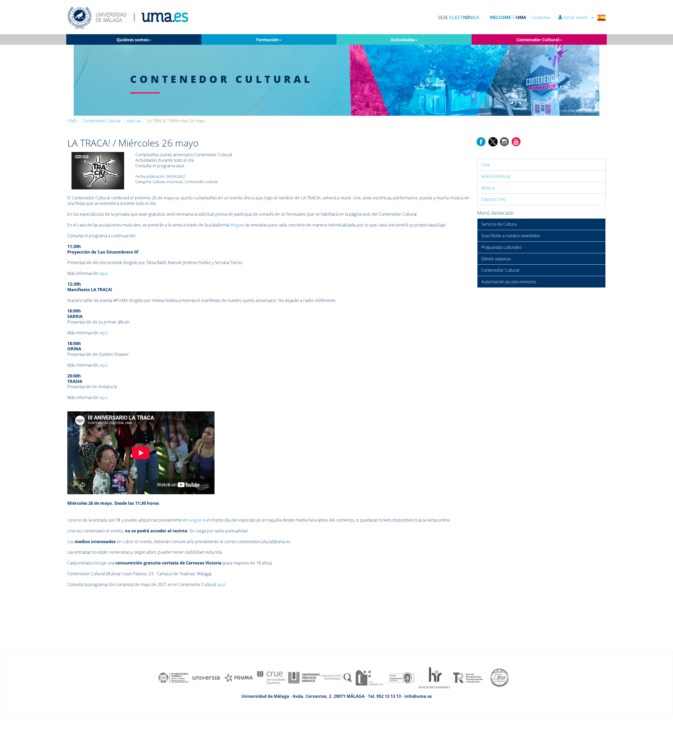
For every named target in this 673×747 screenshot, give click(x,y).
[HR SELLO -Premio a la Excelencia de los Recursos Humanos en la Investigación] (434, 677)
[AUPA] (304, 677)
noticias (134, 121)
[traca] (98, 170)
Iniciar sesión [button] (576, 17)
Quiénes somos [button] (132, 40)
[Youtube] (516, 141)
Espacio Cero (493, 199)
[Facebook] (481, 141)
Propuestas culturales (501, 247)
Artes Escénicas (495, 176)
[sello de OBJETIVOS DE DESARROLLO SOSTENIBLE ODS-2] (173, 677)
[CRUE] (271, 677)
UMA (72, 121)
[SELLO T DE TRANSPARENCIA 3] (369, 677)
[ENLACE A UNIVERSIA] (206, 677)
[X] (492, 141)
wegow (195, 520)
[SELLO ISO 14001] (401, 677)
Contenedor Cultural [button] (537, 40)
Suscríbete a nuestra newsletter (510, 236)
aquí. (104, 273)
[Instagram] (504, 141)
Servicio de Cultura (499, 224)
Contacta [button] (539, 17)
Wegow (237, 225)
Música (487, 188)
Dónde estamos (496, 259)
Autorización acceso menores (508, 282)
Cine (485, 165)
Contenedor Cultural (102, 121)
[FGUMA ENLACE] (238, 677)
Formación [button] (267, 40)
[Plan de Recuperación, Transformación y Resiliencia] (467, 677)
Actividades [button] (403, 40)
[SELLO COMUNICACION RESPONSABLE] (336, 677)
